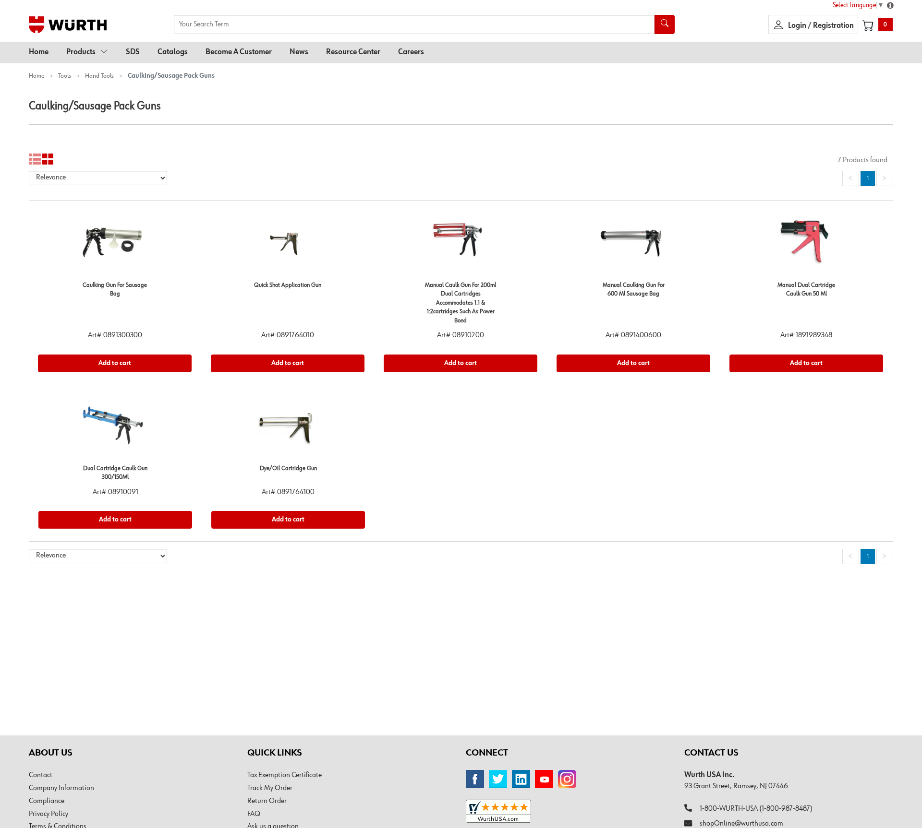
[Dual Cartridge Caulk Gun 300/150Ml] (115, 428)
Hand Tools (99, 75)
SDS (133, 52)
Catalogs (173, 52)
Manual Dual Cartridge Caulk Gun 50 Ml (806, 289)
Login (798, 26)
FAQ (253, 814)
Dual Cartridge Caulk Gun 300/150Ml (115, 473)
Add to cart (114, 363)
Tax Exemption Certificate (284, 775)
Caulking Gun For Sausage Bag (115, 289)
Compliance (46, 801)
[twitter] (498, 779)
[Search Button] (665, 24)
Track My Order (269, 788)
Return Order (267, 801)
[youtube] (544, 779)
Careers (411, 52)
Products (81, 52)
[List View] (35, 159)
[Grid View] (48, 159)
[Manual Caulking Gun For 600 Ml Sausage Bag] (633, 245)
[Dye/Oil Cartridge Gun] (288, 428)
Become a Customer (239, 52)
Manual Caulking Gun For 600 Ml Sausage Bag (634, 289)
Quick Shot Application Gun (287, 285)
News (299, 52)
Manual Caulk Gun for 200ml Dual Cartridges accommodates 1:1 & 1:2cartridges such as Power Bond (460, 303)
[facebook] (475, 779)
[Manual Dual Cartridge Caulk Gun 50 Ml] (806, 245)
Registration (833, 26)
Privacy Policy (48, 814)
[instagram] (567, 779)
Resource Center (353, 52)
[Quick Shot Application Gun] (287, 245)
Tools (64, 75)
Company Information (61, 788)
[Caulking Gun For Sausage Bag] (115, 245)
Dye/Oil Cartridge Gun (288, 468)
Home (39, 52)
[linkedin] (521, 779)
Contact (40, 775)
